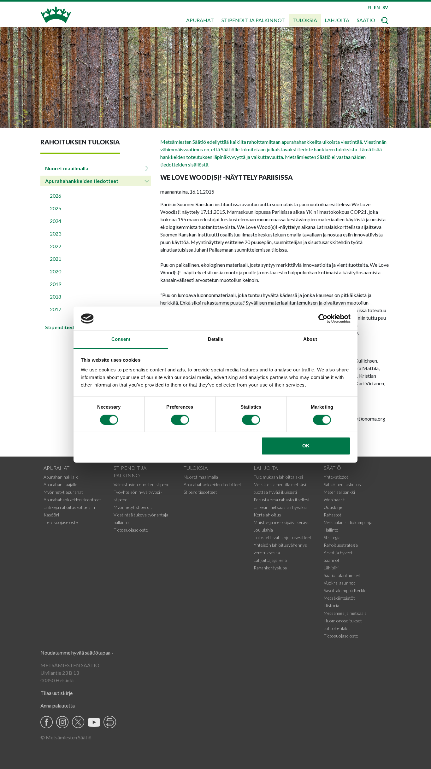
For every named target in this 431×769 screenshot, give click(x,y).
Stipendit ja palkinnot (253, 20)
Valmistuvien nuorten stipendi (142, 484)
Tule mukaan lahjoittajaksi (278, 477)
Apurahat (200, 20)
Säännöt (331, 560)
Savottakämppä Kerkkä (346, 590)
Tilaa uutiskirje (56, 693)
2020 (55, 271)
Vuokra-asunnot (339, 582)
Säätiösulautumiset (342, 575)
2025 (55, 208)
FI (369, 7)
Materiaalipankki (339, 492)
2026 (55, 196)
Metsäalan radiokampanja (348, 522)
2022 (55, 246)
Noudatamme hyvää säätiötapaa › (76, 652)
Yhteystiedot (336, 477)
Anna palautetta (57, 705)
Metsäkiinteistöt (339, 598)
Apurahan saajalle (60, 484)
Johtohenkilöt (337, 628)
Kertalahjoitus (267, 514)
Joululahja (263, 530)
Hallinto (331, 530)
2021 (55, 259)
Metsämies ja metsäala (345, 613)
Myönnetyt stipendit (133, 507)
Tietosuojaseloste (61, 522)
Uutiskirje (333, 507)
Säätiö (366, 20)
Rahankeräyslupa (270, 567)
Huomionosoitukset (343, 620)
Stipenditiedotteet (200, 492)
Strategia (332, 537)
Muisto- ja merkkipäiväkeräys (282, 522)
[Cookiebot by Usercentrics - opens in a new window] (323, 318)
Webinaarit (334, 499)
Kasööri (51, 514)
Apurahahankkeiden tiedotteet (81, 181)
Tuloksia (304, 20)
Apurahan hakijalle (61, 477)
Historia (331, 605)
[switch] (180, 420)
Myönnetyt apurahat (63, 492)
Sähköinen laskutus (342, 484)
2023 (55, 233)
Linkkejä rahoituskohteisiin (69, 507)
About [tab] (310, 339)
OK (306, 446)
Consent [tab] (120, 339)
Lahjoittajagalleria (270, 560)
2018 (55, 297)
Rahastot (332, 514)
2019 (55, 284)
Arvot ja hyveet (338, 552)
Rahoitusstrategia (341, 545)
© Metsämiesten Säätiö (66, 737)
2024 (55, 221)
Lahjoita (337, 20)
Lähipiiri (331, 567)
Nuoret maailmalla (66, 168)
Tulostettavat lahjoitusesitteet (282, 537)
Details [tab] (215, 339)
